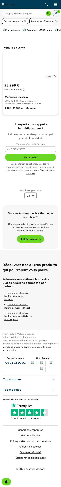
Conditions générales (30, 430)
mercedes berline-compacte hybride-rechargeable (30, 343)
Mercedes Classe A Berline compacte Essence (16, 296)
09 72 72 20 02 (15, 363)
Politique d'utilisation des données (30, 441)
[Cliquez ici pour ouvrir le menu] (56, 4)
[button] (25, 21)
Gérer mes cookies (30, 446)
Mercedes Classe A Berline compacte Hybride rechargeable (18, 316)
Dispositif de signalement (30, 457)
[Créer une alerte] (6, 481)
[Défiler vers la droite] (56, 21)
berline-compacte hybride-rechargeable (24, 340)
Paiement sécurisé (30, 452)
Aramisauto (8, 333)
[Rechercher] (48, 13)
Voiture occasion (26, 333)
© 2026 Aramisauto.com (30, 469)
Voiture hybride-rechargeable (18, 337)
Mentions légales (31, 435)
